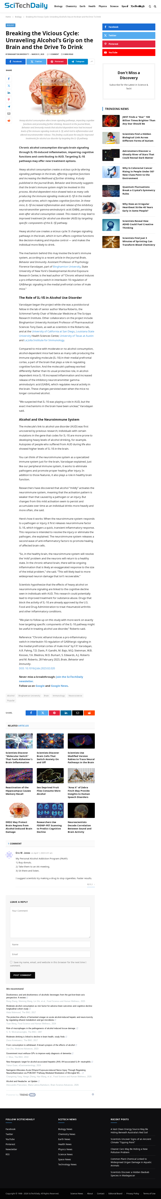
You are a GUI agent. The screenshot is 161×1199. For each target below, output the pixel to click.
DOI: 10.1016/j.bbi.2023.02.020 (37, 668)
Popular (11, 700)
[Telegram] (9, 106)
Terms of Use (149, 1193)
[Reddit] (9, 120)
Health (92, 6)
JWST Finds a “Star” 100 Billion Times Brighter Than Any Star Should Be (138, 120)
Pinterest (10, 1144)
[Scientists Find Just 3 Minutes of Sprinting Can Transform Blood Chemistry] (111, 242)
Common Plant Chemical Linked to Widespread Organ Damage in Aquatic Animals (131, 1162)
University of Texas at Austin (77, 336)
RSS (8, 1154)
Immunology (59, 695)
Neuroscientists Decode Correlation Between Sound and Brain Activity (80, 826)
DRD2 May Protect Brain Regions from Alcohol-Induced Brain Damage (19, 826)
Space (125, 6)
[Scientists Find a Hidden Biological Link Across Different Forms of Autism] (111, 138)
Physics (103, 6)
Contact (100, 1193)
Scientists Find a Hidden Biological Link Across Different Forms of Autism (137, 137)
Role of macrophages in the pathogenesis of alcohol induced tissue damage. (41, 1028)
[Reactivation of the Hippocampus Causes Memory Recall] (19, 775)
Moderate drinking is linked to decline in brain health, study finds (35, 1037)
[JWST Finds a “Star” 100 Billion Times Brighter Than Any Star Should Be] (111, 121)
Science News (65, 1154)
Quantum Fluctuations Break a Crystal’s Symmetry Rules (138, 190)
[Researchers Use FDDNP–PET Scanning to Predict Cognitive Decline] (50, 810)
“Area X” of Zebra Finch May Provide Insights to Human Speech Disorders (79, 792)
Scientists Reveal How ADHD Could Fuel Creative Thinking (137, 224)
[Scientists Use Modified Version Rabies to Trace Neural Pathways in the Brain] (81, 741)
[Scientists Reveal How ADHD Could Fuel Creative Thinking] (111, 225)
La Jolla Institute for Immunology (44, 340)
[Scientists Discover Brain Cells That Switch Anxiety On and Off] (50, 741)
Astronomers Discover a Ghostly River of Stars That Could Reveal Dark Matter (138, 154)
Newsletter (11, 1149)
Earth (82, 6)
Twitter (9, 1134)
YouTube (10, 1139)
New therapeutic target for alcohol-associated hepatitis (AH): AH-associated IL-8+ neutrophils (48, 1062)
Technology (137, 6)
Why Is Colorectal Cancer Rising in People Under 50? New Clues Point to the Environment (138, 173)
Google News (59, 686)
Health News (65, 1144)
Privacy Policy (132, 1193)
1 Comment (54, 54)
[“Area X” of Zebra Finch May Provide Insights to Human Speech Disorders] (81, 775)
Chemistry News (66, 1134)
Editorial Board (115, 1193)
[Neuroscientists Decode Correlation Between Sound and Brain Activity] (81, 810)
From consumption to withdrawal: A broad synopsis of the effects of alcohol (40, 1045)
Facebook (10, 1129)
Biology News (65, 1129)
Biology (58, 6)
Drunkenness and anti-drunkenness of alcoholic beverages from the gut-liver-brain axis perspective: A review (45, 996)
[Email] (9, 113)
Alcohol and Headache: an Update (21, 1081)
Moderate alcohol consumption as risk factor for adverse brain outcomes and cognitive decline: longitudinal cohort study (49, 1007)
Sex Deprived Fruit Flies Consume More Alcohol (49, 790)
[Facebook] (9, 79)
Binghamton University (66, 266)
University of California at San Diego (53, 331)
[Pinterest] (9, 99)
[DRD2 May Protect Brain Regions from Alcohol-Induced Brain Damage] (19, 810)
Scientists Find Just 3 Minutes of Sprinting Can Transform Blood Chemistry (138, 241)
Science (114, 6)
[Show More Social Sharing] (92, 61)
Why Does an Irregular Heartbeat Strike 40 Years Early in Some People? (137, 207)
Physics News (65, 1149)
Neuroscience (75, 695)
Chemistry (71, 6)
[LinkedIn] (9, 93)
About (90, 1193)
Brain (46, 695)
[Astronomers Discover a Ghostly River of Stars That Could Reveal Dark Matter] (111, 155)
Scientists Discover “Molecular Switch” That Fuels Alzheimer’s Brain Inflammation (19, 757)
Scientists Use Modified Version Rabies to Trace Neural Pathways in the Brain (81, 757)
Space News (64, 1159)
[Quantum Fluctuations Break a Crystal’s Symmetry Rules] (111, 191)
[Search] (154, 6)
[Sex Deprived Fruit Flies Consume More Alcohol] (50, 775)
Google (40, 686)
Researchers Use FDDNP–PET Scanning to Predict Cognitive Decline (49, 826)
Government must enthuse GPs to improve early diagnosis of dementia (38, 1053)
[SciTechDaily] (26, 6)
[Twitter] (9, 86)
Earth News (64, 1139)
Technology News (67, 1164)
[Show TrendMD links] (93, 1094)
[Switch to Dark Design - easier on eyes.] (150, 6)
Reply (90, 884)
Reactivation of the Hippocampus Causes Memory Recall (18, 790)
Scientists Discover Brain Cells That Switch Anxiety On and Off (48, 757)
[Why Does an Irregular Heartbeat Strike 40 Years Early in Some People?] (111, 208)
